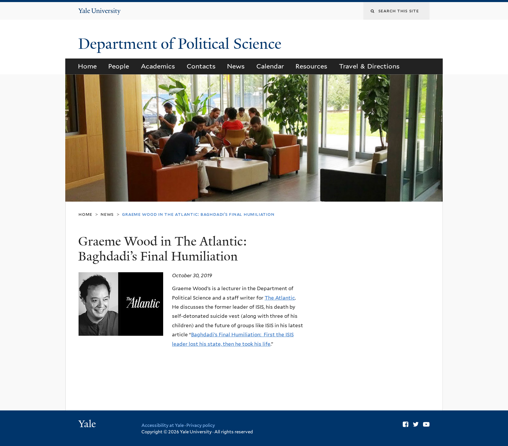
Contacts (201, 66)
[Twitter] (416, 424)
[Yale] (87, 424)
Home (87, 66)
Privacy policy (200, 425)
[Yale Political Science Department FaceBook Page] (405, 424)
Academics (158, 66)
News (236, 66)
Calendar (270, 66)
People (118, 66)
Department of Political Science (181, 44)
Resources (311, 66)
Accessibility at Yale (162, 425)
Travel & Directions (369, 66)
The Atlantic (280, 298)
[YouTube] (426, 424)
